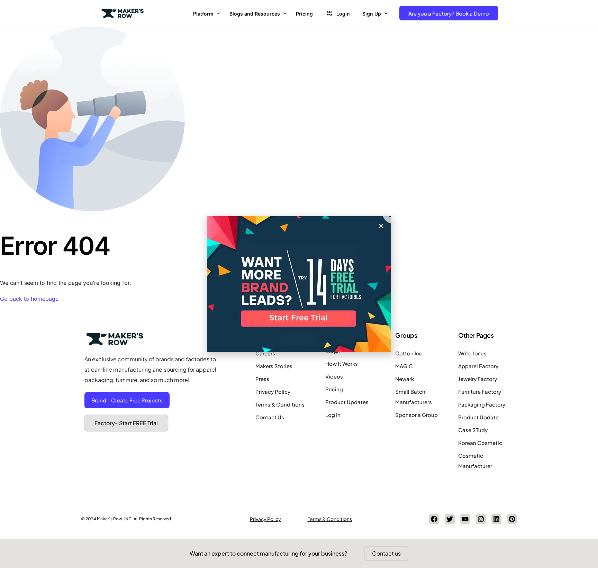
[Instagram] (481, 519)
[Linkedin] (496, 519)
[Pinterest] (512, 519)
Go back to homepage (29, 298)
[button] (381, 226)
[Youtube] (465, 519)
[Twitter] (450, 519)
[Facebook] (434, 519)
